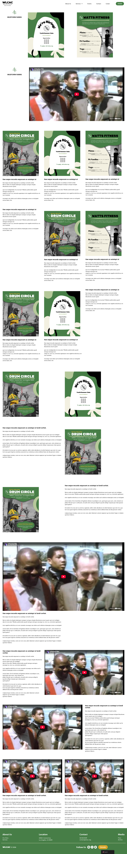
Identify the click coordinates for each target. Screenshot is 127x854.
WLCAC (7, 2)
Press (119, 838)
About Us (68, 4)
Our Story (5, 838)
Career (108, 4)
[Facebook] (88, 847)
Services (78, 4)
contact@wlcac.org (85, 840)
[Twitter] (95, 847)
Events (89, 4)
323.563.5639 (83, 838)
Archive (120, 840)
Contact (98, 4)
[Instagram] (92, 847)
